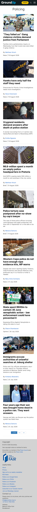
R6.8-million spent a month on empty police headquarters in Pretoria (18, 169)
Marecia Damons (11, 231)
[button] (34, 3)
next (19, 432)
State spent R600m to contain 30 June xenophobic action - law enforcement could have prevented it (16, 312)
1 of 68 (14, 432)
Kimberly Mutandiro (12, 377)
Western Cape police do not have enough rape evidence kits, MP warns (18, 262)
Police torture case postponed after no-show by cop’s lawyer (17, 214)
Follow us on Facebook (9, 481)
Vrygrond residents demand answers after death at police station (15, 125)
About (4, 467)
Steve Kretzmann (11, 94)
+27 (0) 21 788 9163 (8, 502)
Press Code (19, 452)
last (24, 432)
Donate (25, 2)
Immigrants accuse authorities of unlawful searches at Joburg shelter (18, 359)
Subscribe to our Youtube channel (12, 488)
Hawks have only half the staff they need (17, 82)
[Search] (30, 2)
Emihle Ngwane (10, 138)
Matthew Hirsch (10, 52)
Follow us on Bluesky (8, 484)
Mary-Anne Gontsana (12, 279)
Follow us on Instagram (9, 486)
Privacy (4, 470)
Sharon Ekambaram (12, 328)
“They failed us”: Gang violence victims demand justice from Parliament (17, 37)
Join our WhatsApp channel (10, 491)
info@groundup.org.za (9, 500)
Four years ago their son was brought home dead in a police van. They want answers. (17, 409)
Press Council (24, 450)
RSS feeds (5, 474)
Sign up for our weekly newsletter (12, 472)
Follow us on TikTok (8, 479)
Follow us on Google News (10, 477)
